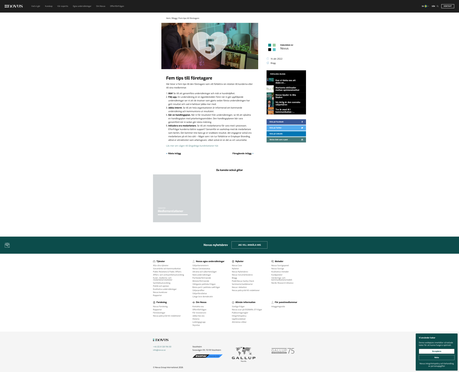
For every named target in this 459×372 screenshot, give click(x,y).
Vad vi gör (35, 6)
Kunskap (48, 6)
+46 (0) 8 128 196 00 (162, 346)
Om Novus (100, 6)
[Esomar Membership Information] (207, 358)
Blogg (174, 18)
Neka (436, 357)
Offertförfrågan (117, 6)
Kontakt (448, 6)
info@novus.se (159, 350)
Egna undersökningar (82, 6)
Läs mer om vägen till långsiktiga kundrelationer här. (192, 145)
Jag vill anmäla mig (249, 245)
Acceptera (436, 351)
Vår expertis (62, 6)
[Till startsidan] (14, 6)
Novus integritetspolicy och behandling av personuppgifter (437, 364)
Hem (168, 18)
